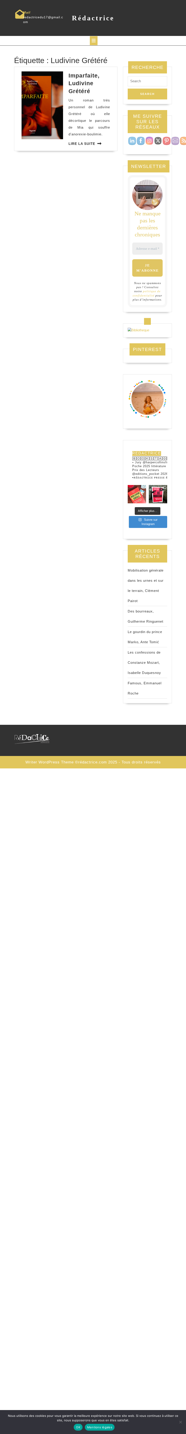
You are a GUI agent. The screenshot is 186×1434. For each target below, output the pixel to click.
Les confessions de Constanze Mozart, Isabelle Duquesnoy (144, 662)
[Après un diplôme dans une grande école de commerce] (137, 494)
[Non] (180, 1422)
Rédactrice (93, 18)
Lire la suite (82, 144)
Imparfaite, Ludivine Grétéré (84, 83)
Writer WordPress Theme (49, 762)
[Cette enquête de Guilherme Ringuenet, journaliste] (158, 494)
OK (78, 1427)
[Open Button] (94, 40)
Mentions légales (99, 1427)
